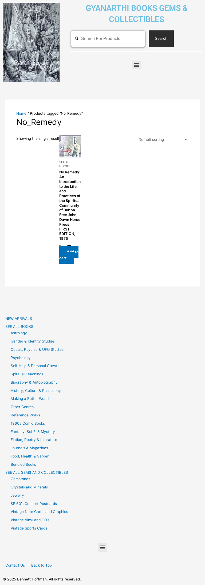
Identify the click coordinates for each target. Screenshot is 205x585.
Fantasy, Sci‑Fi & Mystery (33, 431)
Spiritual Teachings (27, 374)
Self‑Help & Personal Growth (35, 366)
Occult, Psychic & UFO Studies (37, 349)
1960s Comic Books (28, 423)
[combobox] (108, 38)
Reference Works (25, 415)
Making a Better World (30, 398)
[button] (136, 65)
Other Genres (22, 407)
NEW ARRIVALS (18, 318)
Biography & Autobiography (34, 382)
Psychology (21, 358)
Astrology (19, 333)
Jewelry (17, 495)
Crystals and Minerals (29, 487)
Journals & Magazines (29, 448)
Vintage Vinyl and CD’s (30, 520)
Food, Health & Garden (30, 456)
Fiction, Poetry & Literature (34, 439)
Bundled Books (23, 464)
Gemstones (20, 479)
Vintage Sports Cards (29, 528)
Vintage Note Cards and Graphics (39, 512)
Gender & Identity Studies (33, 341)
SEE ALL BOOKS (19, 326)
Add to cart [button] (68, 255)
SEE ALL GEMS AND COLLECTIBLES (36, 472)
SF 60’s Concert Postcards (34, 504)
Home (21, 113)
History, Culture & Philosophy (36, 390)
